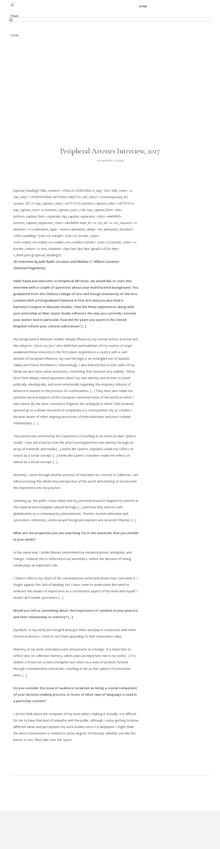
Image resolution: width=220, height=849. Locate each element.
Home (143, 6)
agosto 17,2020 (112, 160)
